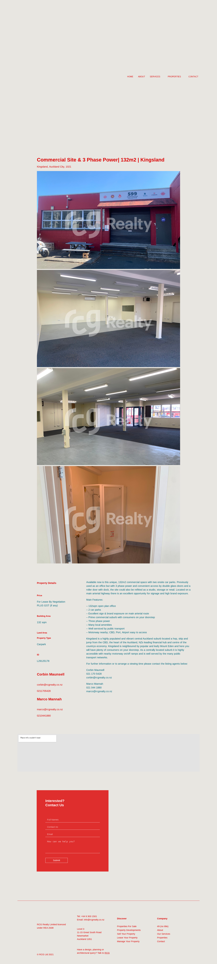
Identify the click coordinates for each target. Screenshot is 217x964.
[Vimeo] (56, 942)
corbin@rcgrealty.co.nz (50, 685)
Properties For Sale (127, 927)
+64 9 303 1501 (89, 917)
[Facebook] (38, 942)
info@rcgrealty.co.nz (94, 920)
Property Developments (129, 931)
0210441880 (44, 716)
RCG (107, 954)
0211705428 (44, 691)
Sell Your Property (126, 935)
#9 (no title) (162, 927)
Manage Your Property (128, 942)
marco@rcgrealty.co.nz (50, 710)
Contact (193, 77)
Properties (174, 77)
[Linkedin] (50, 942)
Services (155, 77)
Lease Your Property (127, 938)
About (141, 77)
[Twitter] (44, 942)
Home (130, 77)
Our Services (163, 935)
